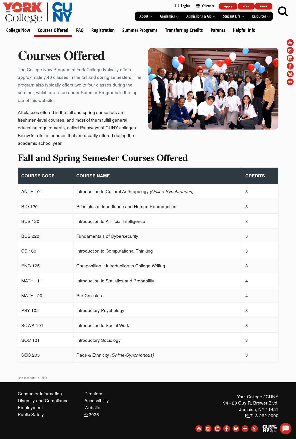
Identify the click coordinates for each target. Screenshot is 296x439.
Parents (217, 30)
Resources (259, 16)
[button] (285, 428)
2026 (91, 413)
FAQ (79, 30)
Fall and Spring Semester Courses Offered (103, 157)
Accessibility (96, 399)
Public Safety (31, 413)
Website (92, 406)
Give (246, 6)
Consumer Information (40, 392)
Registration (102, 30)
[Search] (283, 11)
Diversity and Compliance (43, 399)
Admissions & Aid (199, 16)
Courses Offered (53, 30)
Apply (228, 6)
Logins (185, 5)
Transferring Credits (184, 30)
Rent (263, 6)
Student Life (231, 16)
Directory (93, 392)
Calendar (208, 5)
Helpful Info (244, 30)
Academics (167, 16)
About (143, 16)
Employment (30, 406)
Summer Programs (139, 30)
